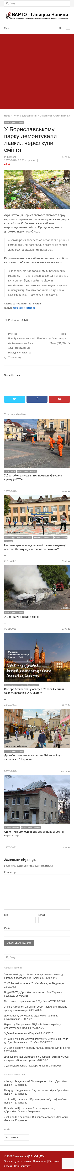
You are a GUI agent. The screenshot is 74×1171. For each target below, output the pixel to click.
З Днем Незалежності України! (22, 1033)
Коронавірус (10, 537)
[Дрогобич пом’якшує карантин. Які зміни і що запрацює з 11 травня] (37, 711)
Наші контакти (22, 1165)
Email (41, 914)
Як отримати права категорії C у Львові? (28, 1001)
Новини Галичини (24, 537)
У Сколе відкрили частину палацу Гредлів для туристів (37, 1047)
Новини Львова (60, 537)
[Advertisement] (37, 71)
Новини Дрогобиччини (14, 123)
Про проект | (40, 1161)
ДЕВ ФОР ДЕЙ (36, 1156)
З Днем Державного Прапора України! (26, 1065)
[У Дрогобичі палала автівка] (37, 567)
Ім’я (6, 914)
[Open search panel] (60, 28)
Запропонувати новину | (18, 1161)
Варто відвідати (11, 685)
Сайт (7, 928)
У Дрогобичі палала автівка (21, 616)
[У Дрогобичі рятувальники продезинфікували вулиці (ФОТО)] (37, 421)
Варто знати (10, 471)
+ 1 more (8, 541)
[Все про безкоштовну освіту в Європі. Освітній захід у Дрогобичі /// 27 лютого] (37, 635)
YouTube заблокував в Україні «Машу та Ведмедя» (34, 983)
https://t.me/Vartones (24, 307)
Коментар (9, 872)
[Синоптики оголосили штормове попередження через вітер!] (37, 777)
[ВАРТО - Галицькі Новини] (37, 15)
